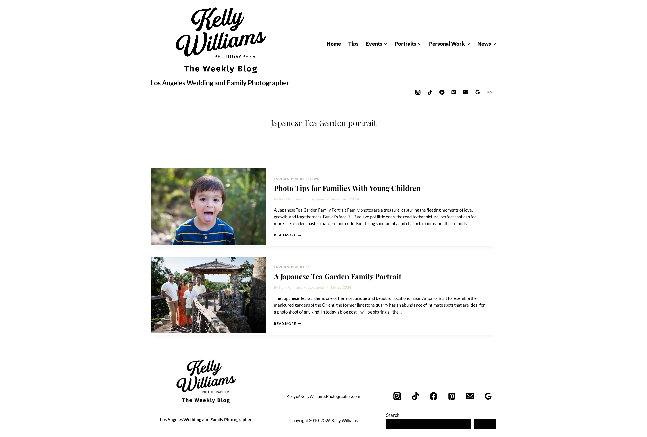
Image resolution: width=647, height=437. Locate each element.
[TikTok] (430, 92)
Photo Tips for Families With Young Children (347, 188)
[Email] (465, 92)
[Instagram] (418, 92)
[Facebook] (442, 92)
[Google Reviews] (478, 92)
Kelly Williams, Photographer (302, 199)
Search (392, 415)
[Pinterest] (454, 92)
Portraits (300, 179)
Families (281, 179)
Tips (315, 179)
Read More (287, 235)
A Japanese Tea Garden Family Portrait (337, 276)
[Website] (489, 92)
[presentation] (208, 206)
